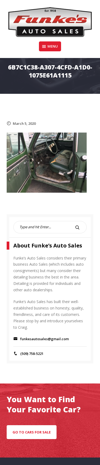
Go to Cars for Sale (32, 432)
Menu (52, 46)
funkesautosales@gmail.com (44, 338)
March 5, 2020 (24, 123)
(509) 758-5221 (31, 353)
